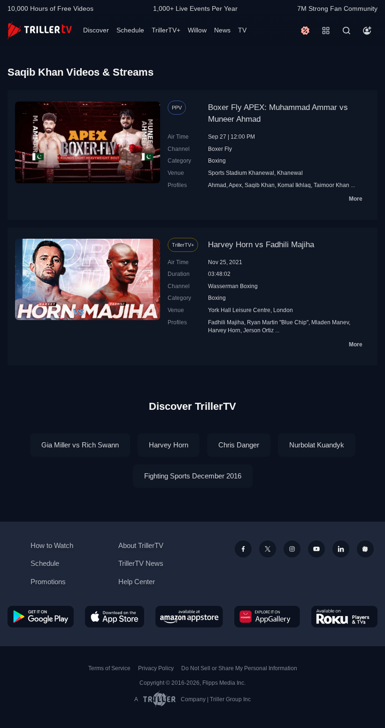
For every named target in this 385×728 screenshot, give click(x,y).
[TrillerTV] (40, 30)
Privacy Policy (156, 668)
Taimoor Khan (331, 185)
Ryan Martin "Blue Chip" (277, 322)
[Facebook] (243, 548)
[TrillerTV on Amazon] (189, 616)
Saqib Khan (260, 185)
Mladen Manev (330, 322)
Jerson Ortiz (258, 330)
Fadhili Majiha (226, 322)
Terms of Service (109, 668)
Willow (197, 30)
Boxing (217, 160)
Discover (96, 30)
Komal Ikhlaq (294, 185)
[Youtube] (316, 548)
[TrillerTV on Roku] (344, 616)
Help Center (136, 582)
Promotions (48, 582)
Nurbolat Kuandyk (316, 445)
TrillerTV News (140, 563)
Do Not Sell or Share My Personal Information (239, 668)
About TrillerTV (140, 545)
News (222, 30)
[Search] (346, 30)
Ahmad (217, 185)
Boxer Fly (220, 149)
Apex (235, 185)
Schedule (130, 30)
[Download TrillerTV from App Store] (114, 616)
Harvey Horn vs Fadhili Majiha (261, 244)
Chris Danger (238, 445)
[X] (267, 548)
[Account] (367, 30)
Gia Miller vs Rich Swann (80, 445)
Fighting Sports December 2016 (192, 476)
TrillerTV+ (166, 30)
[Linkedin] (340, 548)
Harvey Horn (224, 330)
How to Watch (52, 545)
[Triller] (365, 548)
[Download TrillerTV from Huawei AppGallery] (267, 616)
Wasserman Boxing (233, 286)
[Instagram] (292, 548)
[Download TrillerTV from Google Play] (41, 616)
